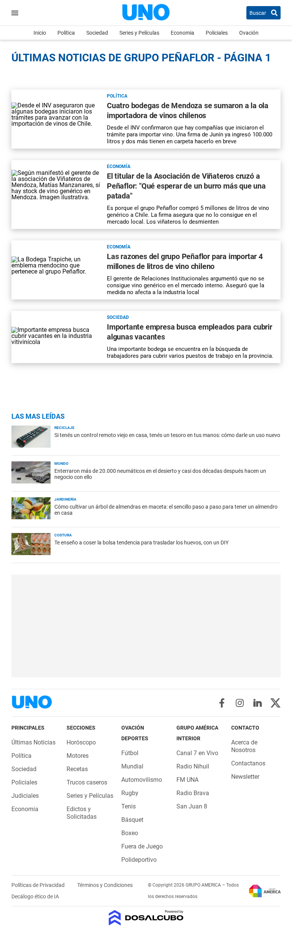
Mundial (132, 766)
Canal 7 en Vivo (197, 753)
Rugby (129, 793)
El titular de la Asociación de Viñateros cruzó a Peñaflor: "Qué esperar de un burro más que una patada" (186, 185)
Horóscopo (81, 742)
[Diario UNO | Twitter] (275, 703)
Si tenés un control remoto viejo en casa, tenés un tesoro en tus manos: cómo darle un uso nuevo (167, 435)
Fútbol (129, 753)
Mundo (61, 463)
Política (66, 33)
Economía (118, 166)
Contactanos (248, 763)
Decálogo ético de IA (35, 896)
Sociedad (97, 33)
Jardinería (65, 499)
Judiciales (25, 795)
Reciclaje (64, 428)
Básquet (132, 819)
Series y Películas (139, 33)
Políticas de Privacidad (38, 885)
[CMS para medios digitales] (146, 918)
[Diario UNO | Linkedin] (257, 703)
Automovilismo (141, 779)
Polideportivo (139, 859)
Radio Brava (192, 793)
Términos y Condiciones (105, 885)
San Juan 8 (191, 806)
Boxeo (129, 833)
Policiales (217, 33)
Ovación (249, 33)
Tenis (128, 806)
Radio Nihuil (192, 766)
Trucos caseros (87, 782)
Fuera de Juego (142, 846)
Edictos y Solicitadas (82, 812)
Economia (182, 33)
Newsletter (245, 776)
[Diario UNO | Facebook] (222, 703)
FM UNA (187, 779)
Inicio (39, 33)
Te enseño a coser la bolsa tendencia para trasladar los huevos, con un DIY (141, 542)
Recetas (77, 769)
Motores (78, 755)
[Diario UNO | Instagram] (240, 703)
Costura (63, 535)
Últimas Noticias (33, 742)
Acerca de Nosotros (244, 746)
